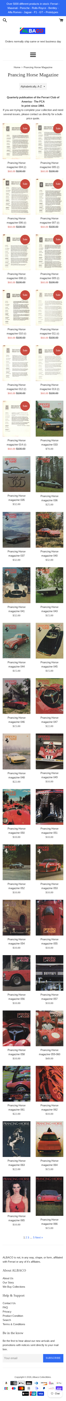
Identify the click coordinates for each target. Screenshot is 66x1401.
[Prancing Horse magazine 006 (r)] (16, 197)
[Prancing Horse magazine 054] (16, 918)
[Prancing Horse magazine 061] (16, 1084)
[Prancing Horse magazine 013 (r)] (50, 363)
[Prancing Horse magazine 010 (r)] (16, 308)
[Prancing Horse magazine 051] (50, 807)
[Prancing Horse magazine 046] (16, 696)
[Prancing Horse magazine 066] (50, 1196)
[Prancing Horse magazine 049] (50, 751)
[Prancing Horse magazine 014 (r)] (16, 419)
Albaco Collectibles (41, 1377)
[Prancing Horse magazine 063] (16, 1139)
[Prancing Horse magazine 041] (16, 585)
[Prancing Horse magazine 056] (16, 973)
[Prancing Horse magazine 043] (50, 585)
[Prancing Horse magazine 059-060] (50, 1028)
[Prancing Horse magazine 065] (16, 1194)
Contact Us (9, 1303)
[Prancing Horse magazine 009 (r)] (50, 252)
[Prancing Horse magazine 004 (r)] (16, 141)
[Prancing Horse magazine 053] (50, 862)
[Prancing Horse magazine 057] (50, 973)
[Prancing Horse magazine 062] (50, 1084)
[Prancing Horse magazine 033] (50, 418)
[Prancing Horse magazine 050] (16, 807)
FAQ (5, 1307)
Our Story (8, 1282)
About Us (8, 1278)
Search (7, 1319)
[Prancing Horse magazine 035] (16, 474)
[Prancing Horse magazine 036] (50, 474)
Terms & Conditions (14, 1324)
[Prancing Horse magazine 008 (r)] (16, 252)
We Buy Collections (14, 1286)
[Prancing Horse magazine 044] (16, 641)
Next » (39, 1237)
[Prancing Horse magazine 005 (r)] (50, 141)
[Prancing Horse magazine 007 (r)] (50, 197)
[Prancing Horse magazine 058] (16, 1028)
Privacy (7, 1311)
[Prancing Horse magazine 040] (50, 530)
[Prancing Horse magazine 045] (50, 641)
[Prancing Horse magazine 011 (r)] (50, 308)
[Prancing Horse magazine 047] (50, 696)
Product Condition (13, 1315)
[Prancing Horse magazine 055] (50, 918)
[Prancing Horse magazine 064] (50, 1139)
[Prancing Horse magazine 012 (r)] (16, 363)
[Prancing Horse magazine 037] (16, 530)
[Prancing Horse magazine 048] (16, 751)
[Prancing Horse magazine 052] (16, 862)
